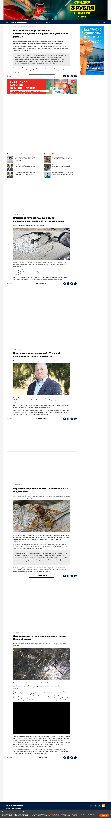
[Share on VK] (64, 76)
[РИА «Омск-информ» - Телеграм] (99, 805)
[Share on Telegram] (71, 76)
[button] (7, 22)
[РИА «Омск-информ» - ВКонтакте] (91, 805)
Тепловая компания (28, 154)
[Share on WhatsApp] (75, 76)
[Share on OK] (67, 76)
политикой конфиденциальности (56, 815)
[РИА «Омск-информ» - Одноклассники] (95, 805)
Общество (32, 27)
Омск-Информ (18, 22)
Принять (104, 815)
